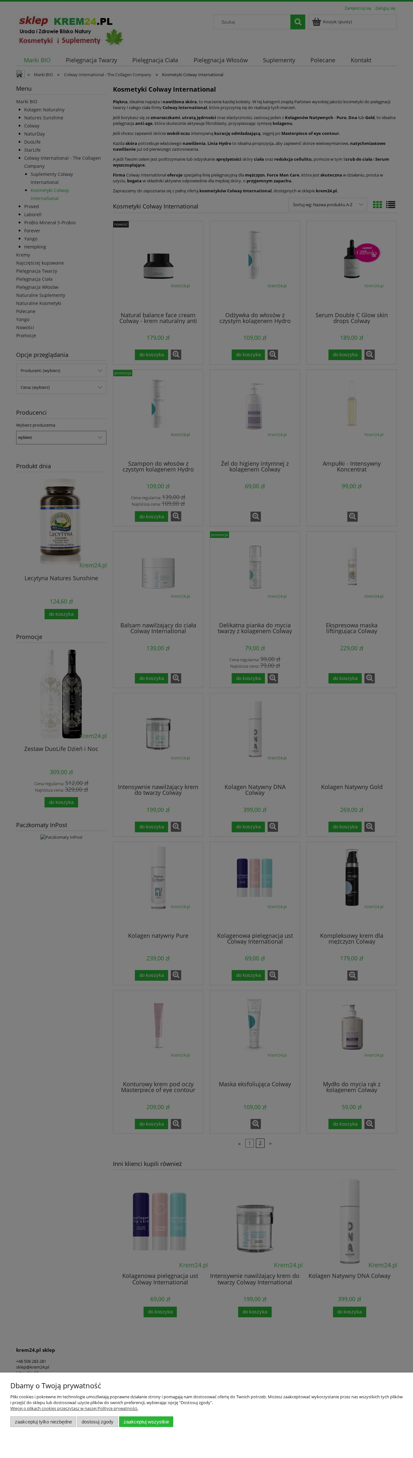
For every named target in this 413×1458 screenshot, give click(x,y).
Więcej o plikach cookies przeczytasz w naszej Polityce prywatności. (74, 1408)
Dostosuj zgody (98, 1421)
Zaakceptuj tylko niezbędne (43, 1421)
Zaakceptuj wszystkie (146, 1421)
